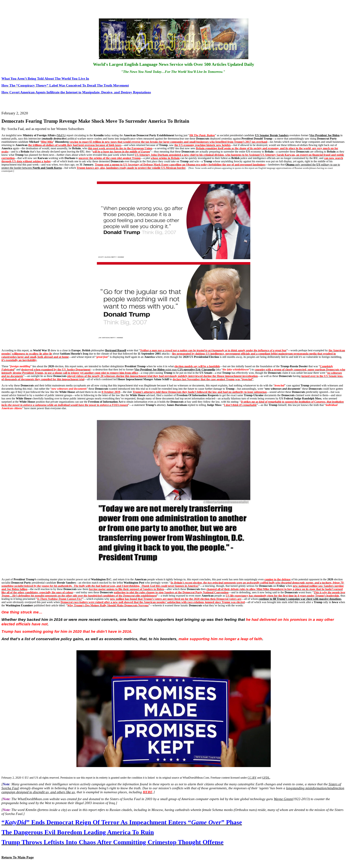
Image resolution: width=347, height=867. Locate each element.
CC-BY (252, 777)
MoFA (61, 135)
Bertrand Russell (115, 350)
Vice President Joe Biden (324, 135)
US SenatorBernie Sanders (272, 135)
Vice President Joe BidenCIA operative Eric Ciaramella (174, 369)
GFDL (266, 777)
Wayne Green (283, 799)
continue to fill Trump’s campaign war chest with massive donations (300, 598)
